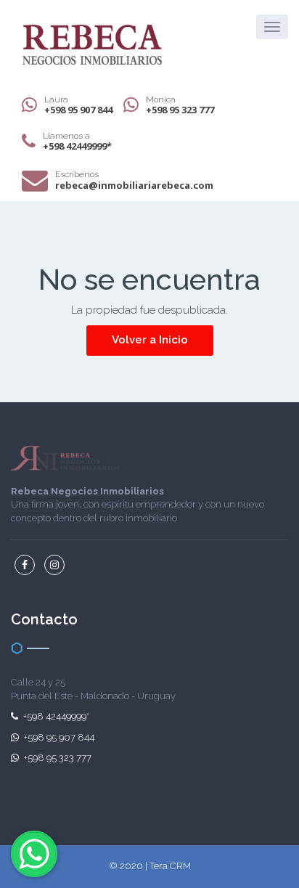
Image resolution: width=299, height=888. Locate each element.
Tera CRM (170, 865)
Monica (180, 104)
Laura (78, 104)
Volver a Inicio (150, 339)
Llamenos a (77, 141)
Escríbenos (134, 179)
